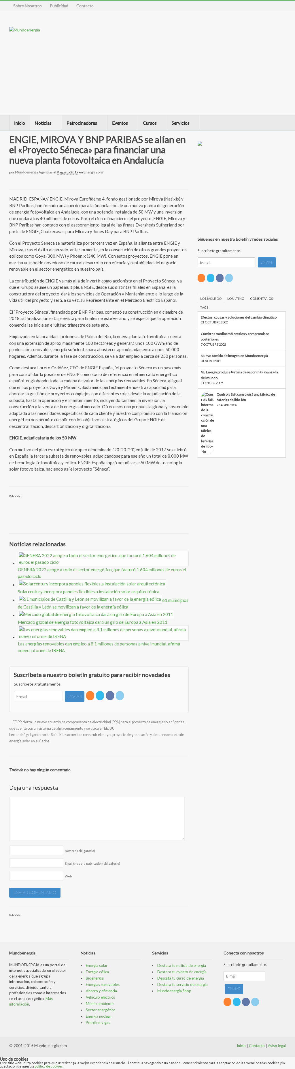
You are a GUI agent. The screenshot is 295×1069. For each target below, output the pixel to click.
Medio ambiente (100, 1003)
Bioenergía (95, 978)
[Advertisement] (222, 63)
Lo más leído (211, 298)
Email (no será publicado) (92, 863)
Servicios (181, 123)
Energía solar (94, 172)
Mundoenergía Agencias (34, 172)
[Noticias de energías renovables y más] (24, 29)
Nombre (80, 851)
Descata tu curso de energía (180, 978)
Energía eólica (97, 971)
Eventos (120, 123)
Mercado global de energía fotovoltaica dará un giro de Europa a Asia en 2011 (92, 622)
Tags (204, 307)
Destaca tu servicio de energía (182, 984)
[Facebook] (110, 695)
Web (68, 876)
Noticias (43, 123)
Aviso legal (277, 1045)
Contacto (85, 5)
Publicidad (59, 5)
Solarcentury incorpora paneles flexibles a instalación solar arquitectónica (88, 591)
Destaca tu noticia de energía (181, 965)
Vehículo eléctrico (100, 997)
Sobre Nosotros (27, 5)
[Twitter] (100, 695)
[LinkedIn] (120, 695)
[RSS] (90, 695)
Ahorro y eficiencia (101, 991)
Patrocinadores (82, 123)
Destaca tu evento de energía (182, 971)
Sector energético (101, 1010)
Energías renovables (103, 984)
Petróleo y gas (98, 1022)
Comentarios (261, 298)
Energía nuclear (98, 1016)
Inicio (19, 123)
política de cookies (49, 1066)
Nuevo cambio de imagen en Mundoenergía (234, 355)
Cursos (150, 123)
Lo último (235, 298)
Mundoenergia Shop (174, 991)
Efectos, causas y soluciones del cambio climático (239, 317)
